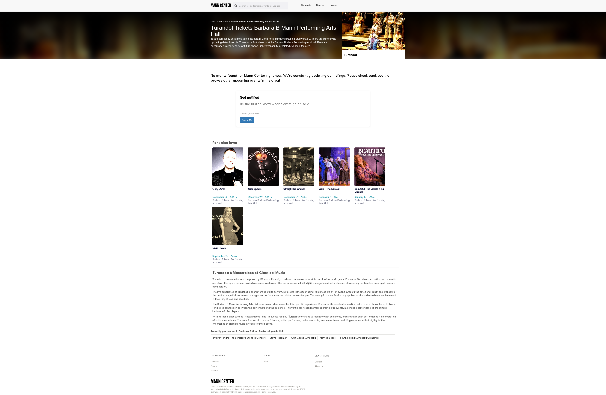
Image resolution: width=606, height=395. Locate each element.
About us (319, 366)
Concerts (306, 5)
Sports (320, 5)
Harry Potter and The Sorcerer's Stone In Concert (238, 337)
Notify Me (247, 120)
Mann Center (222, 381)
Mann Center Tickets (219, 22)
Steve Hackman (278, 337)
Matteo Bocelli (328, 337)
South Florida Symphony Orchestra (359, 337)
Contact (318, 362)
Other (265, 361)
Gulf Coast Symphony (303, 337)
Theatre (332, 5)
